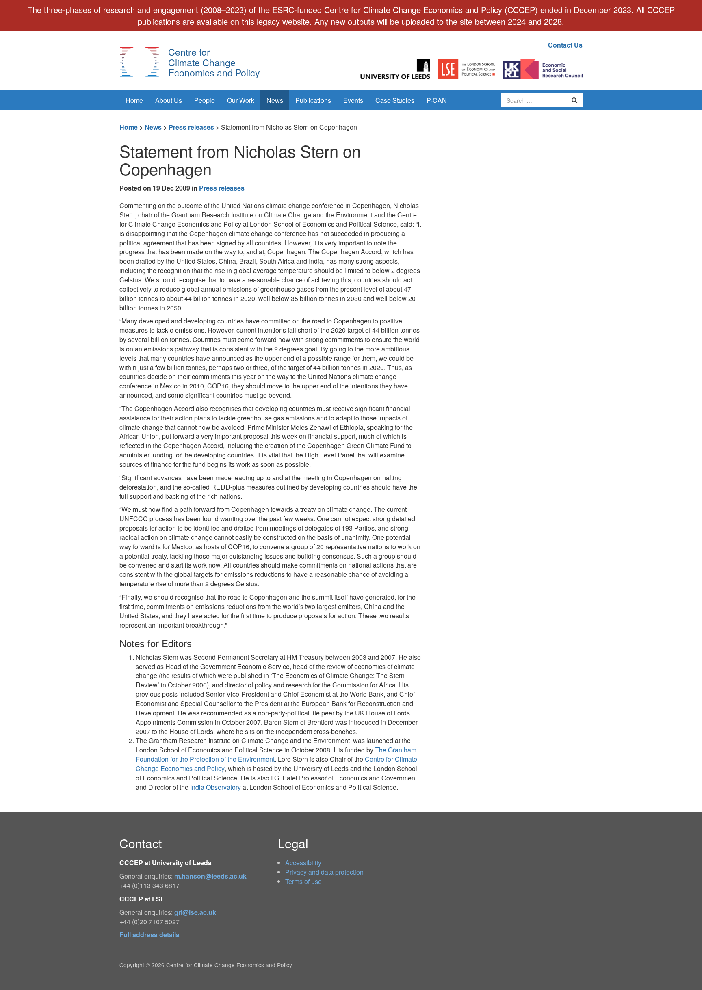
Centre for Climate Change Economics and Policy (214, 62)
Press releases (191, 127)
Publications (313, 100)
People (204, 100)
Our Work (240, 100)
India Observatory (215, 787)
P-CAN (437, 100)
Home (134, 100)
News (274, 100)
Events (353, 100)
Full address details (149, 934)
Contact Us (565, 45)
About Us (168, 100)
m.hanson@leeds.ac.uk (210, 876)
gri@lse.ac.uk (195, 912)
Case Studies (394, 100)
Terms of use (303, 881)
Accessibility (303, 862)
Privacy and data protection (324, 872)
